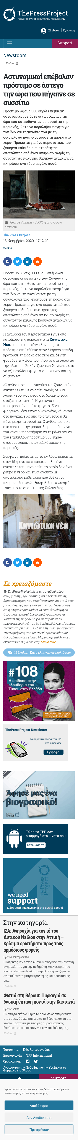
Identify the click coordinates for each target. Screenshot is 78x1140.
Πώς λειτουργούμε (36, 1049)
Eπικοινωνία (12, 1055)
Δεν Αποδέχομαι (39, 1117)
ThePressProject (42, 13)
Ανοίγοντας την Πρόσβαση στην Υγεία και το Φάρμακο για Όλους (34, 1068)
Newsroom (14, 55)
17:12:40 (42, 240)
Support (65, 42)
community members (49, 18)
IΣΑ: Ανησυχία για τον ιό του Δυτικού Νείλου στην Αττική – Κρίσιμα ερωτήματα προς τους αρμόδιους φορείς (33, 940)
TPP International (39, 1055)
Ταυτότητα (10, 1049)
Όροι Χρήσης (12, 1061)
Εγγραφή (69, 30)
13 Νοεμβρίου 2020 (18, 240)
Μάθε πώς (48, 642)
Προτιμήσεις (39, 1129)
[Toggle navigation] (9, 43)
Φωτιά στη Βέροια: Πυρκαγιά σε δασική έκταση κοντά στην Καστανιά (39, 998)
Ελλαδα (10, 63)
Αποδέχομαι (39, 1105)
